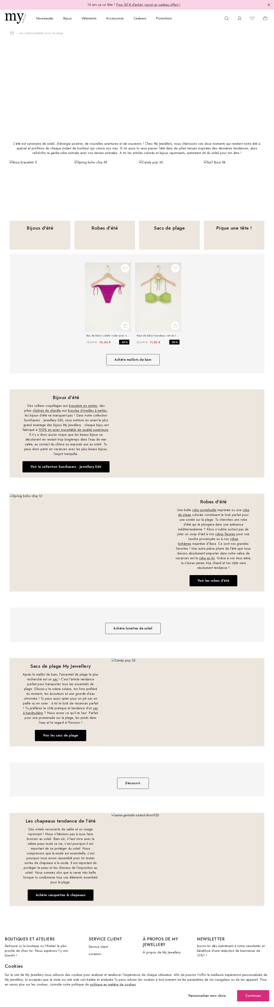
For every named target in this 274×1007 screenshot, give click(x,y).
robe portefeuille (204, 510)
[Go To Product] (108, 297)
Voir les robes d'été (213, 580)
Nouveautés (45, 18)
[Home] (12, 33)
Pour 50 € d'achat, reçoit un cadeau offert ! (148, 4)
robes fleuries (225, 534)
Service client (98, 946)
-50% (124, 342)
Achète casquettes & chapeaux (61, 895)
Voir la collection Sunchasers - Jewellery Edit (65, 466)
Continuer (253, 995)
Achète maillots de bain (133, 359)
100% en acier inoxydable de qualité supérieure (73, 430)
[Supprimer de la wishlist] (125, 268)
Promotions (164, 18)
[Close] (269, 5)
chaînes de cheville (47, 410)
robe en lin (207, 558)
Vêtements (88, 18)
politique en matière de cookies (113, 984)
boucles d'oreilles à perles (87, 410)
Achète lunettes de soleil (133, 628)
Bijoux (67, 18)
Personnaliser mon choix (207, 995)
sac (55, 679)
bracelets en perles (83, 405)
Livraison (95, 954)
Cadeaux (140, 18)
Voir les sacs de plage (60, 735)
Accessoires (115, 18)
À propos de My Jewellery (162, 952)
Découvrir (132, 783)
